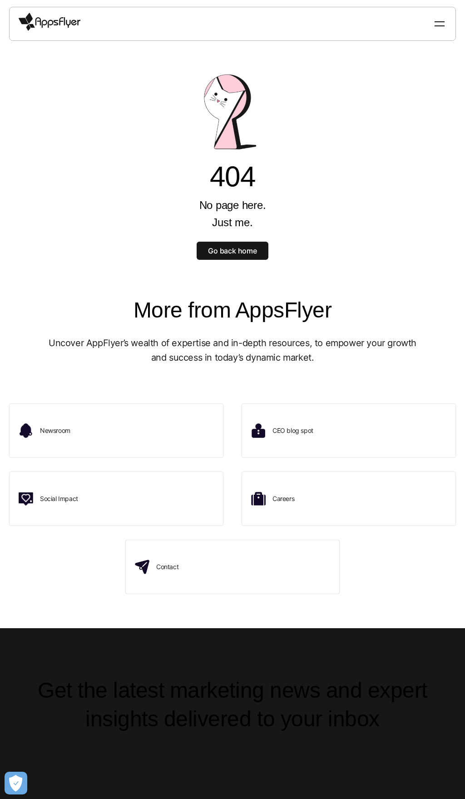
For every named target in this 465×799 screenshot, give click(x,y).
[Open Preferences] (16, 783)
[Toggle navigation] (440, 23)
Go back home (232, 250)
